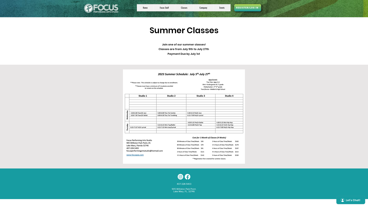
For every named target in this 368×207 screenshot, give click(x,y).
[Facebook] (187, 177)
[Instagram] (180, 177)
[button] (184, 7)
